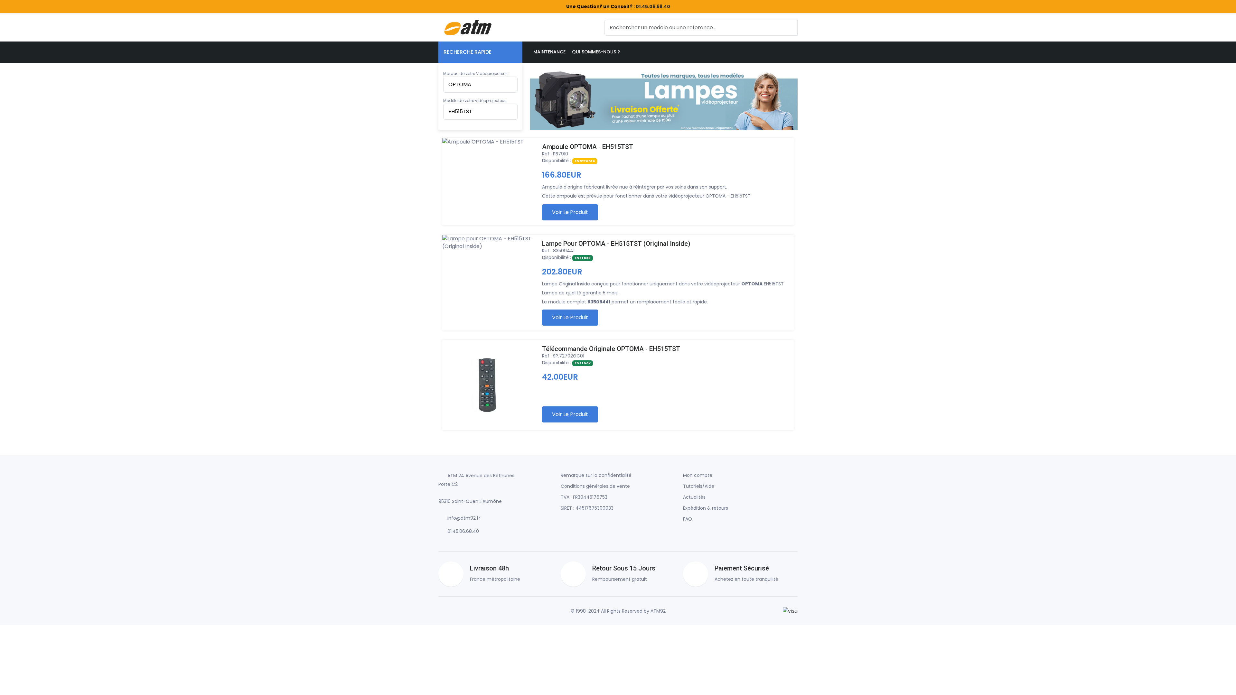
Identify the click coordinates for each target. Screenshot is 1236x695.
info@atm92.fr (463, 518)
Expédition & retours (705, 508)
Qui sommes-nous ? (596, 52)
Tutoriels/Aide (698, 486)
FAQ (687, 519)
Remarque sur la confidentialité (596, 475)
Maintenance (549, 52)
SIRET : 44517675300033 (587, 508)
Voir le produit (570, 212)
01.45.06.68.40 (653, 6)
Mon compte (697, 475)
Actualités (694, 497)
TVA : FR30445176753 (584, 497)
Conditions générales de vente (595, 486)
